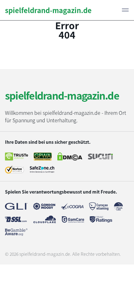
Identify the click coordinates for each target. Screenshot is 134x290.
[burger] (125, 10)
